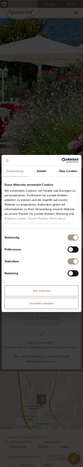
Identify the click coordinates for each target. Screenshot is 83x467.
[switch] (73, 249)
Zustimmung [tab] (15, 171)
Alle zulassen (42, 290)
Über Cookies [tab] (68, 171)
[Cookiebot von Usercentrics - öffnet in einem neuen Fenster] (62, 160)
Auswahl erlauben (41, 303)
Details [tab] (41, 171)
